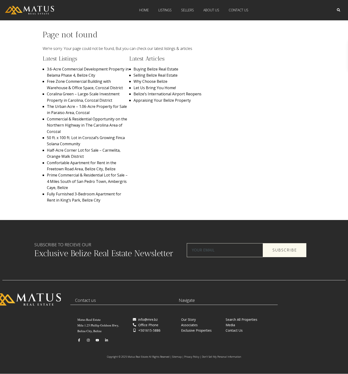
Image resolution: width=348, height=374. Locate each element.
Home (144, 10)
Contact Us (238, 10)
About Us (211, 10)
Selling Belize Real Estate (156, 75)
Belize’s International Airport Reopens (167, 94)
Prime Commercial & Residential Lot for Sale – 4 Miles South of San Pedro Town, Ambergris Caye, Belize (87, 181)
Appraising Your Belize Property (162, 100)
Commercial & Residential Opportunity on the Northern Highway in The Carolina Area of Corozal (87, 125)
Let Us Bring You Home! (155, 87)
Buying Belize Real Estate (156, 69)
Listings (165, 10)
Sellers (187, 10)
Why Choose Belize (150, 81)
